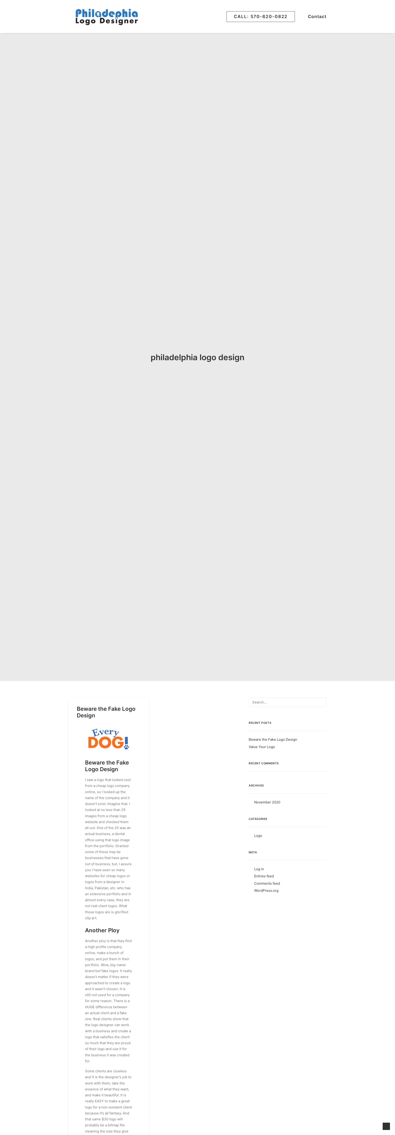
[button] (320, 702)
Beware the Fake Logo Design (106, 712)
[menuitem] (262, 16)
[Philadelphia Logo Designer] (107, 16)
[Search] (287, 702)
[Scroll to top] (386, 1126)
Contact (317, 16)
